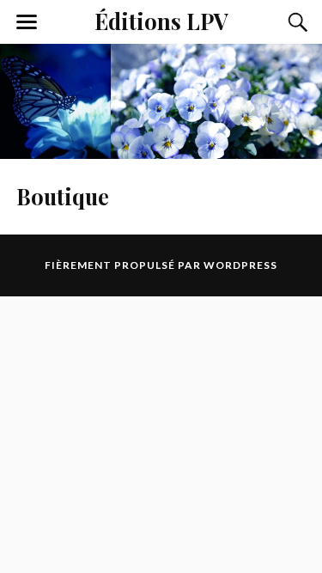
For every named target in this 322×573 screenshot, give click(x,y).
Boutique (62, 195)
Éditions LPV (161, 20)
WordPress (240, 265)
